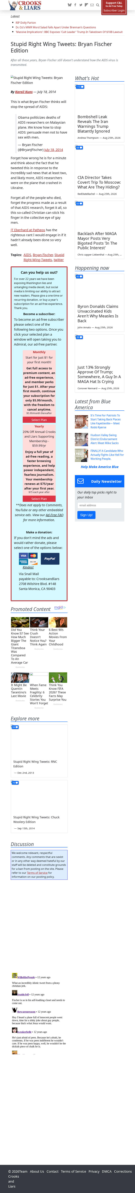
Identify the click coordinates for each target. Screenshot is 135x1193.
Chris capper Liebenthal (91, 254)
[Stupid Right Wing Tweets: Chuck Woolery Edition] (39, 796)
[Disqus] (39, 1013)
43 (78, 276)
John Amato (84, 327)
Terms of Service (37, 873)
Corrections (123, 1171)
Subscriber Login (114, 10)
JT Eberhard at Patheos (28, 230)
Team (23, 1171)
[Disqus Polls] (39, 925)
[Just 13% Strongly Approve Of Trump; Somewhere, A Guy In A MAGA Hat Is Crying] (99, 348)
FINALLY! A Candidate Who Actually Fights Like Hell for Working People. (107, 455)
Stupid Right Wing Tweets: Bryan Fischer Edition (61, 47)
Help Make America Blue (100, 467)
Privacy (94, 1171)
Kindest (28, 567)
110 (79, 86)
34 (13, 727)
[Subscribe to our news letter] (92, 5)
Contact (52, 1171)
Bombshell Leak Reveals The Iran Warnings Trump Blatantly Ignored (94, 124)
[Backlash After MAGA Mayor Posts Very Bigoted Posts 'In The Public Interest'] (99, 215)
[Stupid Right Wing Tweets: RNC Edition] (39, 740)
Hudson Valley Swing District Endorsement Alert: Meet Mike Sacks (105, 439)
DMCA (107, 1171)
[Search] (98, 5)
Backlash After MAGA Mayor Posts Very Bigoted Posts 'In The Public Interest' (97, 240)
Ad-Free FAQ (54, 515)
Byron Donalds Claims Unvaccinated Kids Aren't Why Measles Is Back (98, 313)
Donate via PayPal (50, 559)
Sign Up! (86, 515)
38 (78, 337)
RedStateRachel (86, 193)
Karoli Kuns (24, 92)
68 (78, 147)
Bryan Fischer (43, 255)
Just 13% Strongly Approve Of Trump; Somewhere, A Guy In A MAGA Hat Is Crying (99, 374)
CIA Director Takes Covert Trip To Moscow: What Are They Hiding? (99, 182)
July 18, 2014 (53, 149)
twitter (59, 259)
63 (78, 203)
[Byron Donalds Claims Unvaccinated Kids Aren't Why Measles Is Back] (99, 288)
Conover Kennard (87, 388)
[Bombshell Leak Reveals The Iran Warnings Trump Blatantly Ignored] (99, 98)
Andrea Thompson (88, 137)
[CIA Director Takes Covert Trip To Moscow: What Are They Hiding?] (99, 159)
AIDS (27, 255)
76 (13, 782)
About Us (37, 1171)
